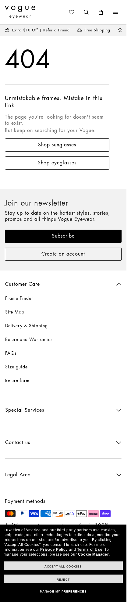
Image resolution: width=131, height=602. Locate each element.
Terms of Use (89, 549)
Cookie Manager (93, 554)
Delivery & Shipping (26, 326)
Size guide (16, 367)
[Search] (86, 12)
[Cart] (101, 12)
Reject (63, 579)
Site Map (14, 312)
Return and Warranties (29, 339)
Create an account (63, 254)
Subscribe (63, 236)
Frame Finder (19, 298)
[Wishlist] (72, 12)
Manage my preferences (63, 591)
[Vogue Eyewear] (20, 12)
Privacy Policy (54, 549)
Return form (17, 380)
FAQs (11, 353)
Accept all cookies (63, 566)
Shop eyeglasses (57, 162)
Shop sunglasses (57, 144)
